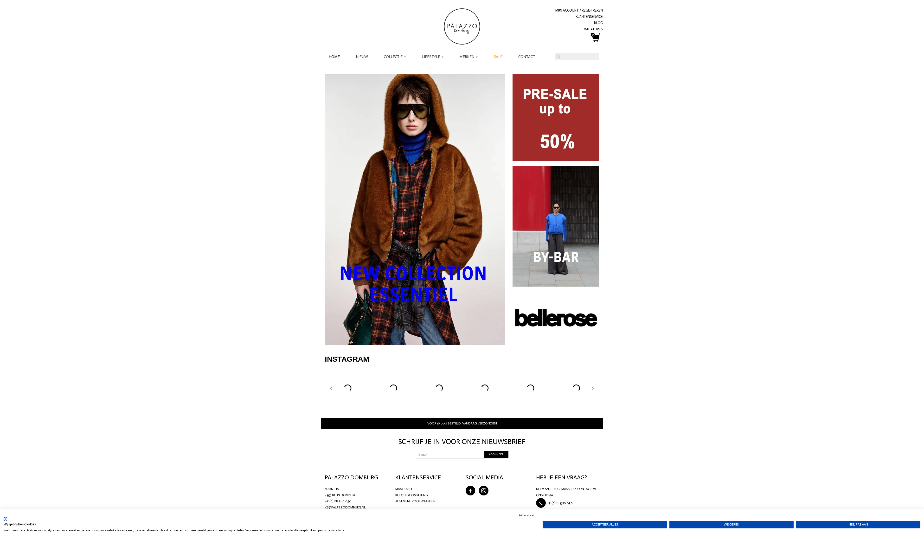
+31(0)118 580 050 (560, 503)
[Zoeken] (558, 56)
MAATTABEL (404, 489)
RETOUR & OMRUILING (411, 495)
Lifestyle (431, 56)
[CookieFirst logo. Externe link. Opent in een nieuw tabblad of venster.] (5, 519)
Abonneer (496, 454)
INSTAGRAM (347, 359)
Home (334, 56)
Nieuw (362, 56)
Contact (526, 56)
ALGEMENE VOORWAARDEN (415, 501)
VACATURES (593, 29)
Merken (467, 56)
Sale (498, 56)
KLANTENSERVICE (589, 17)
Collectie (394, 56)
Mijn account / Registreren (579, 10)
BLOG (598, 23)
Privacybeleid (527, 515)
